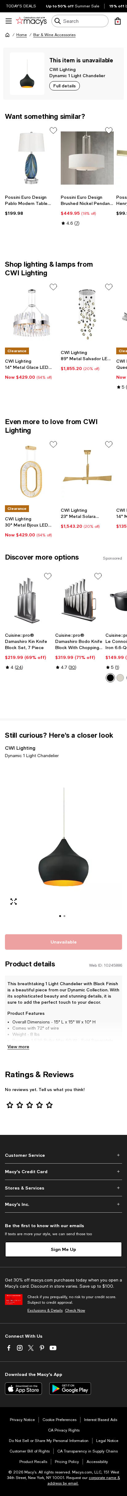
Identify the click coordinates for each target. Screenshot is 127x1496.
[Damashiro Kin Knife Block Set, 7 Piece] (29, 600)
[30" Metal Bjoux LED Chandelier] (31, 472)
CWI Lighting (62, 69)
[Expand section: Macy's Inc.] (63, 1204)
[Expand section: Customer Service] (63, 1155)
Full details (64, 85)
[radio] (110, 678)
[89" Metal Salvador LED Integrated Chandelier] (87, 314)
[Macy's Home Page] (31, 21)
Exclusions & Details (45, 1310)
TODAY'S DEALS (21, 6)
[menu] (8, 21)
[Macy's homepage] (7, 34)
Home (21, 35)
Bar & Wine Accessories (54, 35)
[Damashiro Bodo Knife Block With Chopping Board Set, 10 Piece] (79, 600)
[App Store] (23, 1388)
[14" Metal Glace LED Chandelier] (31, 314)
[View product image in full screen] (13, 901)
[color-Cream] (120, 677)
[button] (63, 845)
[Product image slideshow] (63, 845)
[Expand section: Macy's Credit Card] (63, 1172)
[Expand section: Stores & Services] (63, 1188)
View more (18, 1046)
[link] (31, 205)
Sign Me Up (63, 1249)
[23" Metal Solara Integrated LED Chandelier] (87, 472)
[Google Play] (70, 1388)
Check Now (75, 1310)
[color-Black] (110, 677)
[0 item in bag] (117, 21)
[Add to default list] (53, 130)
